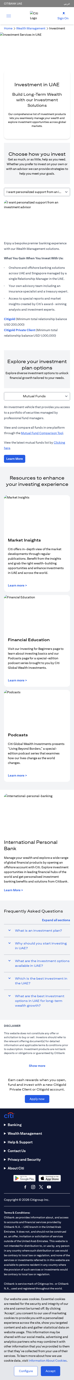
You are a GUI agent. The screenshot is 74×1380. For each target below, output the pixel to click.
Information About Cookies (48, 1360)
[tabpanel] (37, 271)
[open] (8, 15)
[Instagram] (33, 1187)
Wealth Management (25, 1133)
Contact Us (17, 1151)
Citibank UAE (13, 3)
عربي (67, 3)
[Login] (63, 13)
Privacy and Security (24, 1159)
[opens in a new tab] (24, 1178)
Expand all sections (56, 920)
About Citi (16, 1168)
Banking (15, 1125)
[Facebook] (25, 1187)
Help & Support (20, 1142)
